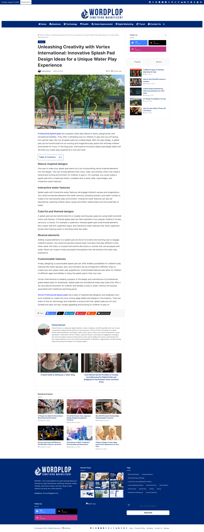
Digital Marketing (125, 24)
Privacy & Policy (140, 528)
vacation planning (151, 492)
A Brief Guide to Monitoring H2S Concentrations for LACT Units (154, 91)
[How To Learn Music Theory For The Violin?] (136, 111)
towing (159, 489)
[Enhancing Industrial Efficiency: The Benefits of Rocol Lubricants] (51, 433)
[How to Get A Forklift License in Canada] (136, 82)
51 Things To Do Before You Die (154, 99)
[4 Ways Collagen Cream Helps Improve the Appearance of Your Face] (108, 433)
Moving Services (151, 485)
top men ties (142, 489)
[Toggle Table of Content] (59, 157)
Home (43, 24)
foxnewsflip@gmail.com (50, 493)
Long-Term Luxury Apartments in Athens (140, 481)
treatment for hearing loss (135, 492)
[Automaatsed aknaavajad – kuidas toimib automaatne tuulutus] (102, 494)
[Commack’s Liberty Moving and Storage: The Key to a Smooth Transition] (87, 476)
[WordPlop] (102, 14)
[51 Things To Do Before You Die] (136, 102)
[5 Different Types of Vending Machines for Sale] (136, 73)
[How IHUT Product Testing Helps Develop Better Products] (108, 406)
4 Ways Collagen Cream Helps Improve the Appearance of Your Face (107, 444)
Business (56, 24)
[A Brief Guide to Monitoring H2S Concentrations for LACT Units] (136, 92)
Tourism (151, 489)
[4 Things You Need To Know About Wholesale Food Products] (51, 406)
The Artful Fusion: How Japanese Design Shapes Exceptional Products (79, 418)
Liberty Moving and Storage (136, 478)
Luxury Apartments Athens (135, 485)
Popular (137, 62)
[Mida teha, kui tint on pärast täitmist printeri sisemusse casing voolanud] (87, 494)
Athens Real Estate (133, 474)
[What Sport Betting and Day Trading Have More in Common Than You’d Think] (87, 485)
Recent (159, 62)
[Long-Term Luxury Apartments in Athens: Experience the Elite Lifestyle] (102, 476)
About (131, 528)
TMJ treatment (163, 485)
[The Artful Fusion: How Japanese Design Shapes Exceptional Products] (79, 406)
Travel (142, 24)
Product (47, 35)
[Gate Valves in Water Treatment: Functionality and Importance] (79, 433)
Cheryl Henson (46, 71)
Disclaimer (150, 528)
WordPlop (67, 528)
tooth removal (132, 489)
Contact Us (155, 24)
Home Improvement (103, 24)
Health (85, 24)
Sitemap (166, 528)
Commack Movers (147, 474)
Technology (71, 24)
